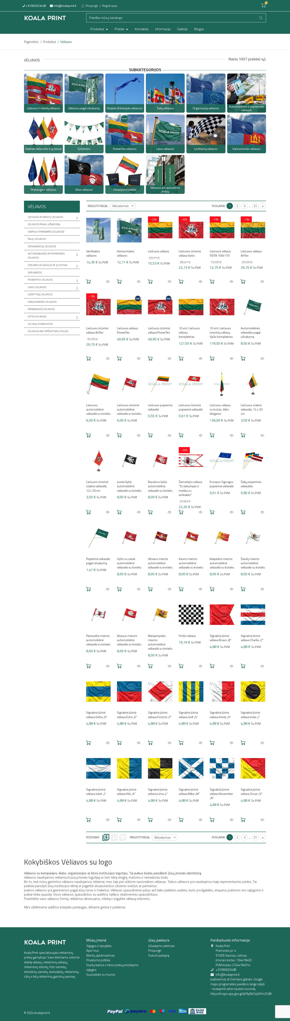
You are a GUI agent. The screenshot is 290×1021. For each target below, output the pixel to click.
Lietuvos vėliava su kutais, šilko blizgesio (220, 409)
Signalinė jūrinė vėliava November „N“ (221, 793)
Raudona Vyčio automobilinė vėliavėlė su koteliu (160, 486)
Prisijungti (91, 5)
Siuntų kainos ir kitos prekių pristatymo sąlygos (112, 967)
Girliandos (35, 272)
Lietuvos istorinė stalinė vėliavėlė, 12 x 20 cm (97, 486)
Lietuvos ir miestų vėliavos (45, 217)
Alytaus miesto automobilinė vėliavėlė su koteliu (129, 640)
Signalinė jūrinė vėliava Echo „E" (127, 714)
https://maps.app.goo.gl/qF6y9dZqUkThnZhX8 (241, 993)
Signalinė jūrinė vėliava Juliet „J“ (96, 791)
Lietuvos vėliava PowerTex (127, 330)
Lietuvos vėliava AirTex (251, 253)
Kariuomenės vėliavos (42, 302)
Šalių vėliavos (37, 239)
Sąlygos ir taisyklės (99, 945)
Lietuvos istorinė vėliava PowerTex (159, 330)
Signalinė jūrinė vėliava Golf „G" (188, 714)
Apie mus (92, 950)
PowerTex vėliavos (40, 280)
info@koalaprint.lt (64, 5)
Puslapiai (218, 206)
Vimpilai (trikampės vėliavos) (46, 232)
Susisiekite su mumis (100, 974)
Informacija (162, 28)
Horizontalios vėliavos (125, 253)
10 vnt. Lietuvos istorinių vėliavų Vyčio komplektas (221, 332)
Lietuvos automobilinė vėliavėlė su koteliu (98, 409)
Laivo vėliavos (37, 287)
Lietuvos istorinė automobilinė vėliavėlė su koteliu (129, 409)
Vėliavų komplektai (40, 324)
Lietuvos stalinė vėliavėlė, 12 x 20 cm (251, 409)
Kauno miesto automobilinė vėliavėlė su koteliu (191, 563)
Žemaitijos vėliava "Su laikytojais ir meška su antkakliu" (190, 488)
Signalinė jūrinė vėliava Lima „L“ (158, 791)
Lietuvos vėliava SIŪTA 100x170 (220, 253)
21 (255, 206)
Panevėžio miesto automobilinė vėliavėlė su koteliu (98, 640)
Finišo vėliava (187, 635)
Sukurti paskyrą (158, 955)
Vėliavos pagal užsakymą (44, 224)
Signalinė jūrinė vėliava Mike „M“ (189, 791)
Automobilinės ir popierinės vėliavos (46, 255)
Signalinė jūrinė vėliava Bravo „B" (220, 637)
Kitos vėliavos (37, 316)
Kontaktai (141, 28)
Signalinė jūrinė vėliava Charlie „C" (252, 637)
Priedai (120, 28)
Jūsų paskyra (158, 940)
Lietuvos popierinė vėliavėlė (160, 407)
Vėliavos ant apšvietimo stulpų (48, 331)
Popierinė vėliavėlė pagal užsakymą (98, 561)
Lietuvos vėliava (158, 251)
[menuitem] (99, 29)
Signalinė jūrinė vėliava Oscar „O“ (251, 791)
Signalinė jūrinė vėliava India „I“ (250, 714)
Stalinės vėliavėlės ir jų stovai (47, 265)
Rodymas (92, 837)
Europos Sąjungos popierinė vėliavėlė (222, 484)
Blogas (199, 28)
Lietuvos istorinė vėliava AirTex (97, 330)
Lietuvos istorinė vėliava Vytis (190, 253)
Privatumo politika (98, 960)
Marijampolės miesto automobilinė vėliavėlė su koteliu (160, 642)
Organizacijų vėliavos (42, 246)
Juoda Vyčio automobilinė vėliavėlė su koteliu (129, 486)
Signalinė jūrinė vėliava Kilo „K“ (126, 791)
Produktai (97, 28)
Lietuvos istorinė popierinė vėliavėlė (191, 407)
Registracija (109, 5)
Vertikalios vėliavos (93, 253)
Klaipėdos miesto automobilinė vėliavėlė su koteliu (222, 563)
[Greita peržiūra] (108, 282)
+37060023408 (35, 5)
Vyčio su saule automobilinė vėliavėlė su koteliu (129, 563)
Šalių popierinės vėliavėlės (251, 484)
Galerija (182, 28)
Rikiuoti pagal (98, 206)
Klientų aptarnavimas (100, 955)
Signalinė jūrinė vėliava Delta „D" (96, 714)
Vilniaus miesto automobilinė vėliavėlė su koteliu (160, 563)
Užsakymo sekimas (161, 945)
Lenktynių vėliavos (40, 294)
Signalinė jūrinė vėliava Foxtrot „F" (160, 714)
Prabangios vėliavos (41, 309)
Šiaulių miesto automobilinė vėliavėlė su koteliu (253, 563)
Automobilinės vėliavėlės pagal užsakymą (250, 332)
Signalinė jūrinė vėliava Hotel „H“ (220, 714)
